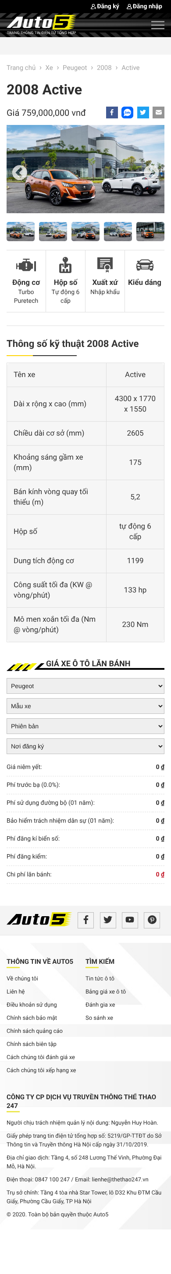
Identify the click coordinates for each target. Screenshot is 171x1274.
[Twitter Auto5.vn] (108, 920)
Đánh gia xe (100, 1005)
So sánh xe (99, 1018)
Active (130, 68)
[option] (85, 173)
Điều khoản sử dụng (32, 1005)
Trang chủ (21, 68)
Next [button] (151, 173)
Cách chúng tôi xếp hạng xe (41, 1070)
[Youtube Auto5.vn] (130, 920)
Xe (49, 68)
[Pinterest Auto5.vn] (152, 920)
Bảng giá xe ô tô (106, 992)
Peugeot (75, 68)
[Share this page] (158, 112)
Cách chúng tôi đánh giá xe (41, 1057)
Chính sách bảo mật (32, 1018)
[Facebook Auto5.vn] (86, 920)
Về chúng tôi (22, 979)
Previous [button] (19, 173)
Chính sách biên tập (32, 1044)
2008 (105, 68)
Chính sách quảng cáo (35, 1031)
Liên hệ (16, 992)
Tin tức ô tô (100, 979)
